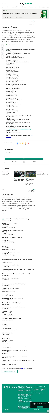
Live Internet (35, 409)
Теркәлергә (34, 161)
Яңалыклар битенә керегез (8, 371)
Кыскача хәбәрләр (16, 7)
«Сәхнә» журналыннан (44, 7)
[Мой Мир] (3, 55)
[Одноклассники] (3, 50)
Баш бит (4, 7)
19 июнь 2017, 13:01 (32, 190)
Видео (36, 7)
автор (3, 20)
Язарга (24, 158)
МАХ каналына (24, 368)
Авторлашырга (14, 161)
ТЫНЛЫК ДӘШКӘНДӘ (25, 129)
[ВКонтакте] (3, 45)
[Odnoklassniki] (10, 387)
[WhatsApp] (3, 52)
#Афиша (34, 20)
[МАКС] (15, 387)
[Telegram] (3, 47)
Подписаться (40, 406)
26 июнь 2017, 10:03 (32, 21)
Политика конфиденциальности (23, 408)
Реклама (31, 7)
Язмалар (9, 7)
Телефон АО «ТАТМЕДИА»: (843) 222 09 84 (39, 393)
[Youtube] (13, 387)
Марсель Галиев (13, 129)
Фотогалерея (25, 7)
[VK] (4, 387)
